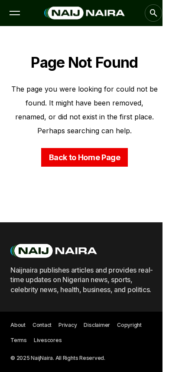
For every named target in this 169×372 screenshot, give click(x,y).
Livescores (48, 340)
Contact (42, 325)
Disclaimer (97, 325)
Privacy (67, 325)
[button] (14, 13)
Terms (18, 340)
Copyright (129, 325)
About (18, 325)
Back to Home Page (84, 157)
